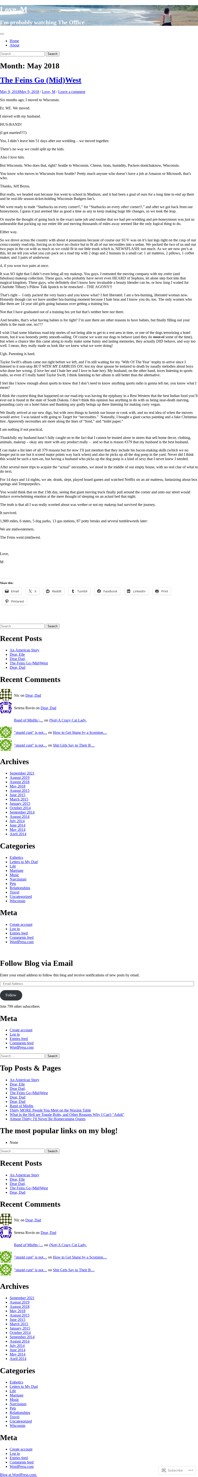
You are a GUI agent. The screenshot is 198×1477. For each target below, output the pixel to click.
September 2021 (22, 773)
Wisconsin (17, 901)
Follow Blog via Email (36, 963)
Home (14, 41)
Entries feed (19, 933)
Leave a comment (71, 92)
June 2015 (17, 795)
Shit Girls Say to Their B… (74, 745)
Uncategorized (21, 896)
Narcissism (18, 879)
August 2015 (19, 790)
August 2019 (19, 777)
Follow (11, 995)
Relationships (20, 888)
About (14, 45)
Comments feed (22, 937)
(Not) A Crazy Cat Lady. (68, 720)
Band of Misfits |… (28, 720)
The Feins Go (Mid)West (40, 80)
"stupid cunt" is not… (30, 732)
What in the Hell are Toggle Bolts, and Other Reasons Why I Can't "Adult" (67, 1115)
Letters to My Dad (24, 862)
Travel (14, 892)
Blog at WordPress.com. (18, 1475)
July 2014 (17, 821)
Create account (21, 924)
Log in (15, 929)
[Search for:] (23, 54)
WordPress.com (22, 942)
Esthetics (16, 857)
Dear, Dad (17, 667)
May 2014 (17, 830)
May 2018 (17, 786)
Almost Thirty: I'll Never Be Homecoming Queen (47, 1119)
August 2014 (19, 817)
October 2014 (20, 808)
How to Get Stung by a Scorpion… (80, 732)
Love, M (13, 9)
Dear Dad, (18, 659)
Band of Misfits (21, 1106)
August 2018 (19, 782)
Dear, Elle (17, 654)
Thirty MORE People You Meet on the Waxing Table (50, 1110)
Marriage (16, 870)
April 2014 (18, 834)
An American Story (24, 650)
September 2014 (22, 812)
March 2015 (19, 799)
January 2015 (20, 803)
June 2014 (17, 825)
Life (13, 866)
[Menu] (2, 34)
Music (14, 875)
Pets (13, 883)
